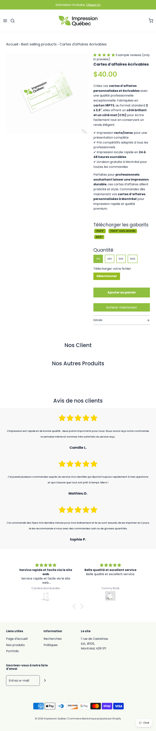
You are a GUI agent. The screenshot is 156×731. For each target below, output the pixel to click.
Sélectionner (106, 276)
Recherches (53, 639)
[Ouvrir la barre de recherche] (14, 21)
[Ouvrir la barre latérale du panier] (151, 21)
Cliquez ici (93, 5)
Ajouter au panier (121, 292)
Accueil (12, 44)
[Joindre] (45, 680)
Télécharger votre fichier (112, 269)
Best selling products (39, 44)
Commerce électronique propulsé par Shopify (94, 718)
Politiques (51, 645)
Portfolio (12, 651)
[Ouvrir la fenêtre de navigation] (5, 21)
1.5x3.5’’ (100, 230)
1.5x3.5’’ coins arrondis (122, 230)
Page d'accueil (17, 639)
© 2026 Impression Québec (50, 718)
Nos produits (15, 645)
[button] (104, 55)
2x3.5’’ (99, 237)
